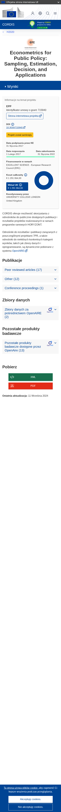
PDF (33, 386)
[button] (40, 13)
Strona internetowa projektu (23, 116)
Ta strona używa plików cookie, (21, 788)
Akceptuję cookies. (30, 799)
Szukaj (47, 13)
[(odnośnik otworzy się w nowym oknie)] (13, 12)
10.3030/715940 (14, 127)
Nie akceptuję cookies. (30, 807)
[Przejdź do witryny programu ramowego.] (30, 43)
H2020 (10, 32)
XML (33, 377)
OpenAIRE (18, 251)
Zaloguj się (32, 13)
